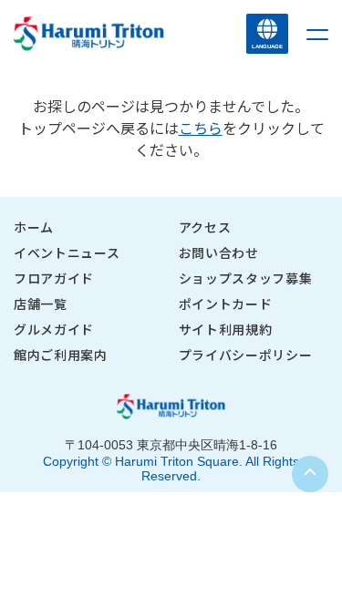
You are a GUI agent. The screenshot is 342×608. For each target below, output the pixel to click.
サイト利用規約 (226, 329)
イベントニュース (67, 252)
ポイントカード (226, 303)
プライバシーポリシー (246, 354)
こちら (201, 128)
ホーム (34, 227)
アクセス (205, 227)
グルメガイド (54, 329)
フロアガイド (54, 278)
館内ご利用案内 (61, 354)
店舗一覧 (40, 303)
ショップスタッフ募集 (246, 278)
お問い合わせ (219, 252)
